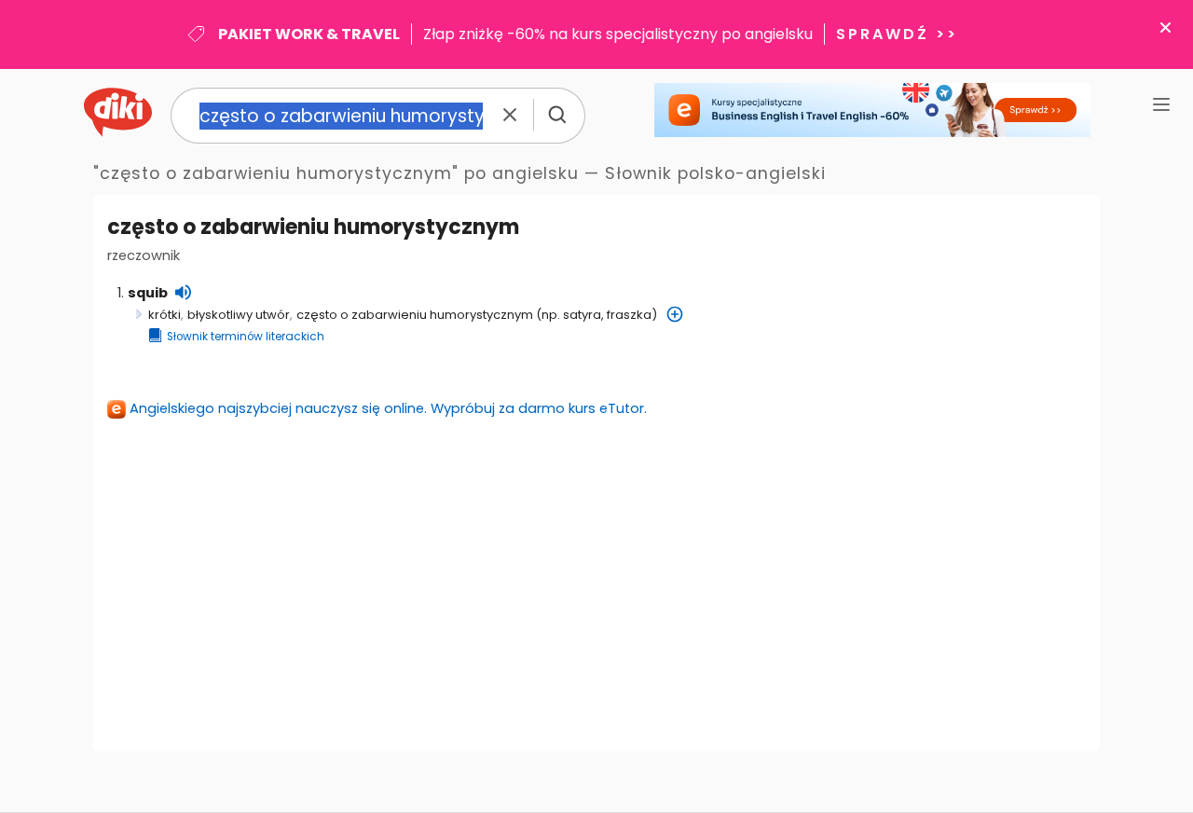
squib (148, 292)
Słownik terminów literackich (245, 336)
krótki (164, 315)
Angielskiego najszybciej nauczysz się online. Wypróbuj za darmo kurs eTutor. (388, 408)
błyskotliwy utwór (238, 315)
